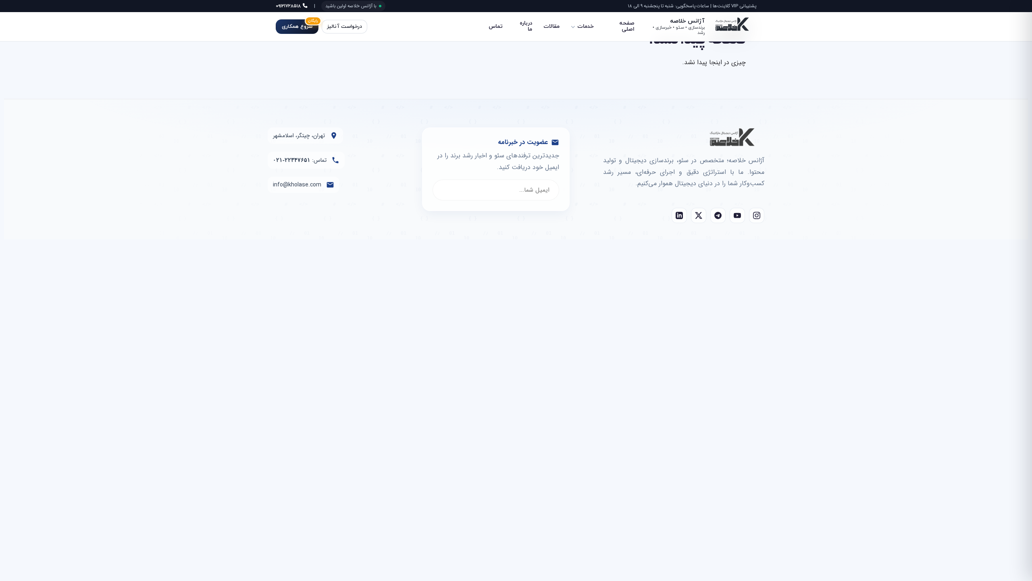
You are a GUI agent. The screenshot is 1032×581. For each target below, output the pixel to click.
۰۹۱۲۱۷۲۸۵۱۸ (289, 6)
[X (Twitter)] (698, 215)
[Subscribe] (447, 190)
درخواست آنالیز (344, 26)
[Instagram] (756, 215)
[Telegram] (718, 215)
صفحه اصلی (627, 26)
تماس (496, 26)
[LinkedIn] (679, 215)
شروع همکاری (300, 24)
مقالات (551, 26)
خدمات (585, 26)
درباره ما (526, 26)
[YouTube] (737, 215)
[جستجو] (382, 26)
